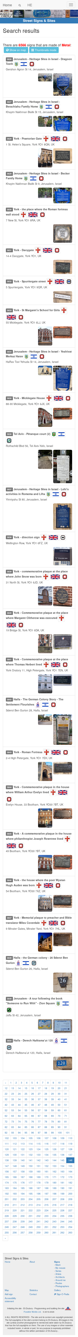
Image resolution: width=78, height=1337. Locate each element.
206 (46, 1199)
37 (39, 1099)
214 (39, 1204)
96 (32, 1132)
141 (31, 1160)
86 (32, 1127)
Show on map (17, 50)
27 (39, 1093)
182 (70, 1182)
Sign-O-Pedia (62, 1294)
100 (60, 1132)
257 (23, 1232)
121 (15, 1149)
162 (54, 1171)
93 (12, 1132)
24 (19, 1093)
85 (26, 1127)
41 (65, 1099)
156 (7, 1171)
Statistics (34, 1290)
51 (65, 1104)
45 (26, 1104)
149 (23, 1165)
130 (15, 1154)
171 (54, 1177)
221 (23, 1210)
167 (23, 1177)
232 (39, 1215)
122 (23, 1149)
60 (59, 1110)
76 (32, 1121)
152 (46, 1165)
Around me (60, 1280)
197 (46, 1193)
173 (70, 1177)
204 (31, 1199)
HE (29, 4)
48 (45, 1104)
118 (62, 1143)
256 (15, 1232)
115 (39, 1143)
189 (54, 1188)
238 (15, 1221)
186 (31, 1188)
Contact (33, 1294)
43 (12, 1104)
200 (70, 1193)
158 (23, 1171)
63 (12, 1115)
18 (45, 1088)
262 (62, 1232)
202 (15, 1199)
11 (66, 1082)
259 (39, 1232)
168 (31, 1177)
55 (26, 1110)
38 (45, 1099)
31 (65, 1093)
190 (62, 1188)
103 (15, 1138)
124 (39, 1149)
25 (26, 1093)
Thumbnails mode (45, 50)
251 (46, 1227)
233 (46, 1215)
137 (70, 1154)
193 (15, 1193)
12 (6, 1088)
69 (52, 1115)
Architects (60, 1276)
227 (70, 1210)
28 (45, 1093)
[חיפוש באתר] (20, 5)
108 (54, 1138)
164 (70, 1171)
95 (26, 1132)
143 (46, 1160)
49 (52, 1104)
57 (39, 1110)
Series (58, 1270)
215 (46, 1204)
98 (45, 1132)
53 (12, 1110)
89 (52, 1127)
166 (15, 1177)
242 (46, 1221)
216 (54, 1204)
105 (31, 1138)
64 (19, 1115)
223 (39, 1210)
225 (54, 1210)
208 (62, 1199)
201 (7, 1199)
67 (39, 1115)
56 (32, 1110)
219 (7, 1210)
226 (62, 1210)
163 (62, 1171)
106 (39, 1138)
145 (62, 1160)
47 (39, 1104)
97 (39, 1132)
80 (59, 1121)
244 (62, 1221)
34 (19, 1099)
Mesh (58, 1264)
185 (23, 1188)
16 (32, 1088)
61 (65, 1110)
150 (31, 1165)
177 (31, 1182)
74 (19, 1121)
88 (45, 1127)
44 (19, 1104)
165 (7, 1177)
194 (23, 1193)
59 (52, 1110)
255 (7, 1232)
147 (7, 1165)
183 (7, 1188)
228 (7, 1215)
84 (19, 1127)
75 (26, 1121)
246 (7, 1227)
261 (54, 1232)
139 (15, 1160)
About (32, 1261)
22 (6, 1093)
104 (23, 1138)
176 (23, 1182)
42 (6, 1104)
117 (54, 1143)
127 (62, 1149)
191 (70, 1188)
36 (32, 1099)
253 (62, 1227)
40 (59, 1099)
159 (31, 1171)
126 (54, 1149)
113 (23, 1143)
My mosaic (60, 1267)
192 (7, 1193)
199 (62, 1193)
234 (54, 1215)
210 (7, 1204)
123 (31, 1149)
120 (7, 1149)
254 (70, 1227)
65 (26, 1115)
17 (39, 1088)
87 (39, 1127)
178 (39, 1182)
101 (68, 1132)
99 (52, 1132)
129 (7, 1154)
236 (70, 1215)
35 (26, 1099)
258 (31, 1232)
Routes (58, 1283)
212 (23, 1204)
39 (52, 1099)
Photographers (62, 1286)
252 (54, 1227)
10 (59, 1082)
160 (39, 1171)
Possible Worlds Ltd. (32, 1311)
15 (26, 1088)
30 (59, 1093)
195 (31, 1193)
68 (45, 1115)
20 (59, 1088)
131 (23, 1154)
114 (31, 1143)
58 (45, 1110)
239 (23, 1221)
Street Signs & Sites (39, 20)
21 (65, 1088)
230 (23, 1215)
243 (54, 1221)
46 (32, 1104)
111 (7, 1143)
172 (62, 1177)
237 (7, 1221)
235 (62, 1215)
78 (45, 1121)
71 (65, 1115)
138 (7, 1160)
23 (12, 1093)
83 (12, 1127)
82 (6, 1127)
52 (6, 1110)
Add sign (9, 1294)
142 (39, 1160)
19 (52, 1088)
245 (70, 1221)
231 (31, 1215)
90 (59, 1127)
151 (39, 1165)
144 (54, 1160)
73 (12, 1121)
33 (12, 1099)
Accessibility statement (10, 1300)
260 (46, 1232)
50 (59, 1104)
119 (70, 1143)
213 (31, 1204)
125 (46, 1149)
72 (6, 1121)
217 (62, 1204)
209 (70, 1199)
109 (62, 1138)
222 (31, 1210)
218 (70, 1204)
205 (39, 1199)
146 (70, 1160)
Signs (57, 1261)
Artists (58, 1273)
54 (19, 1110)
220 (15, 1210)
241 (39, 1221)
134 (46, 1154)
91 (65, 1127)
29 (52, 1093)
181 (62, 1182)
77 (39, 1121)
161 (46, 1171)
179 (46, 1182)
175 (15, 1182)
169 (39, 1177)
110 (70, 1138)
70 (59, 1115)
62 (6, 1115)
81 (65, 1121)
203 (23, 1199)
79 (52, 1121)
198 (54, 1193)
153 (54, 1165)
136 (62, 1154)
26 (32, 1093)
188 (46, 1188)
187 (39, 1188)
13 (12, 1088)
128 (70, 1149)
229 (15, 1215)
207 (54, 1199)
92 (6, 1132)
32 (6, 1099)
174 (7, 1182)
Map (7, 1290)
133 (39, 1154)
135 (54, 1154)
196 (39, 1193)
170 (46, 1177)
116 (46, 1143)
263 (70, 1232)
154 (62, 1165)
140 (23, 1160)
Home (7, 4)
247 (15, 1227)
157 (15, 1171)
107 (46, 1138)
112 (15, 1143)
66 (32, 1115)
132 (31, 1154)
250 (39, 1227)
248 (23, 1227)
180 (54, 1182)
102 (7, 1138)
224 (46, 1210)
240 (31, 1221)
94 (19, 1132)
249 (31, 1227)
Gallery (57, 1290)
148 (15, 1165)
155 (70, 1165)
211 (15, 1204)
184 (15, 1188)
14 (19, 1088)
